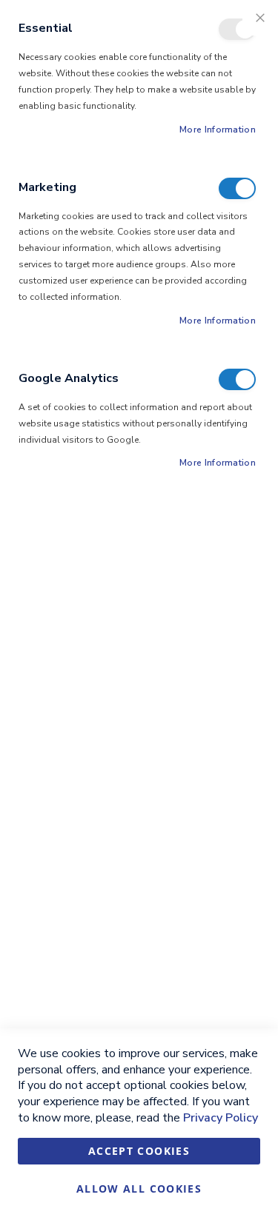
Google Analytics (237, 379)
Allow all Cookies (139, 1189)
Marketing (237, 188)
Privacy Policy (220, 1118)
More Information (217, 129)
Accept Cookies (139, 1151)
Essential (237, 29)
